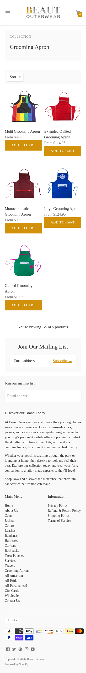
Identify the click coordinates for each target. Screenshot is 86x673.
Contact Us (12, 600)
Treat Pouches (14, 555)
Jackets (9, 520)
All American (14, 575)
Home (9, 505)
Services (10, 560)
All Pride (11, 580)
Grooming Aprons (17, 570)
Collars (9, 525)
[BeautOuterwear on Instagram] (26, 649)
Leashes (10, 530)
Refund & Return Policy (64, 510)
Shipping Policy (59, 515)
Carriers (10, 545)
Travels (10, 565)
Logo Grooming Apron (61, 209)
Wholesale (12, 595)
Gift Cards (12, 590)
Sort (13, 77)
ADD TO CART (23, 145)
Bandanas (11, 535)
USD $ (11, 620)
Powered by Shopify (16, 664)
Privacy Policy (58, 505)
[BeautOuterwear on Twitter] (14, 649)
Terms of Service (59, 520)
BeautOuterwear (36, 659)
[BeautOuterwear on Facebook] (8, 649)
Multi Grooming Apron (22, 131)
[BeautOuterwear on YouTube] (33, 649)
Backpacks (12, 550)
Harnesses (11, 540)
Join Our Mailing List (43, 347)
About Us (11, 510)
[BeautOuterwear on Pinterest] (20, 649)
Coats (8, 515)
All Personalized (16, 585)
